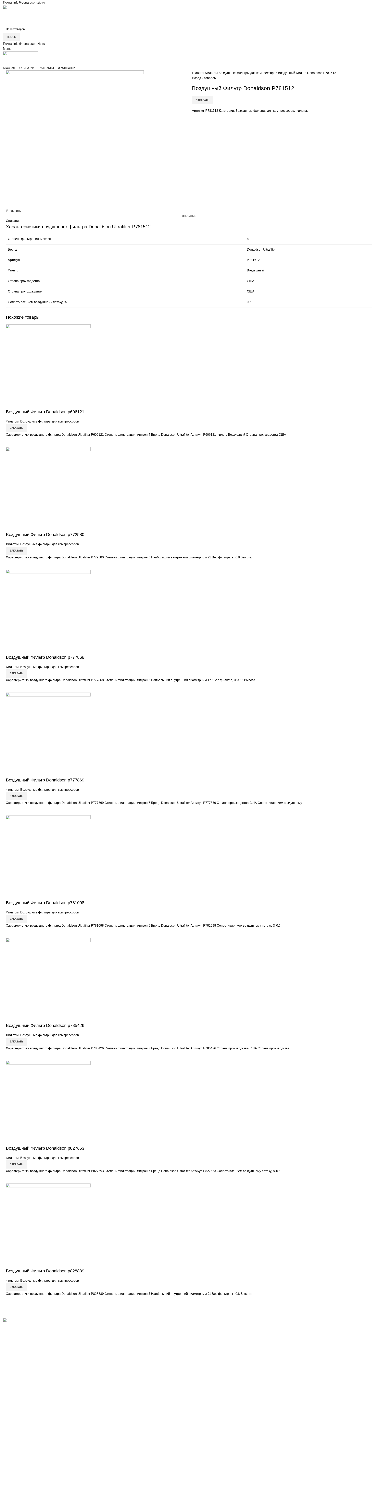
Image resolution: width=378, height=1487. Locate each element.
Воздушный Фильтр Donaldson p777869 (45, 780)
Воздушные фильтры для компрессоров (248, 73)
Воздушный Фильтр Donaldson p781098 (45, 902)
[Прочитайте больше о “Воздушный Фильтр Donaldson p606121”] (11, 442)
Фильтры (212, 73)
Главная (198, 73)
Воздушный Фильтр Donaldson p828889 (45, 1270)
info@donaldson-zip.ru (29, 2)
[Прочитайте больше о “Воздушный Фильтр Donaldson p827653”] (11, 1179)
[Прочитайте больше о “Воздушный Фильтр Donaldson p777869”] (11, 810)
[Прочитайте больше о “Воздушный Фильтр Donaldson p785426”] (11, 1056)
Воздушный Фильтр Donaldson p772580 (45, 534)
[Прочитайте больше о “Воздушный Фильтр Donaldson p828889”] (11, 1301)
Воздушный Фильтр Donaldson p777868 (45, 657)
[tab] (189, 216)
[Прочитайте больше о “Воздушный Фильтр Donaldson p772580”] (11, 565)
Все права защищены (32, 1478)
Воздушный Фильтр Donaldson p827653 (45, 1148)
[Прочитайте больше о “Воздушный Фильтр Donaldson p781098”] (11, 933)
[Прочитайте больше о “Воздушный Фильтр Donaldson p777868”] (11, 688)
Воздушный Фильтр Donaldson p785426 (45, 1025)
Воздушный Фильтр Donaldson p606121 (45, 411)
